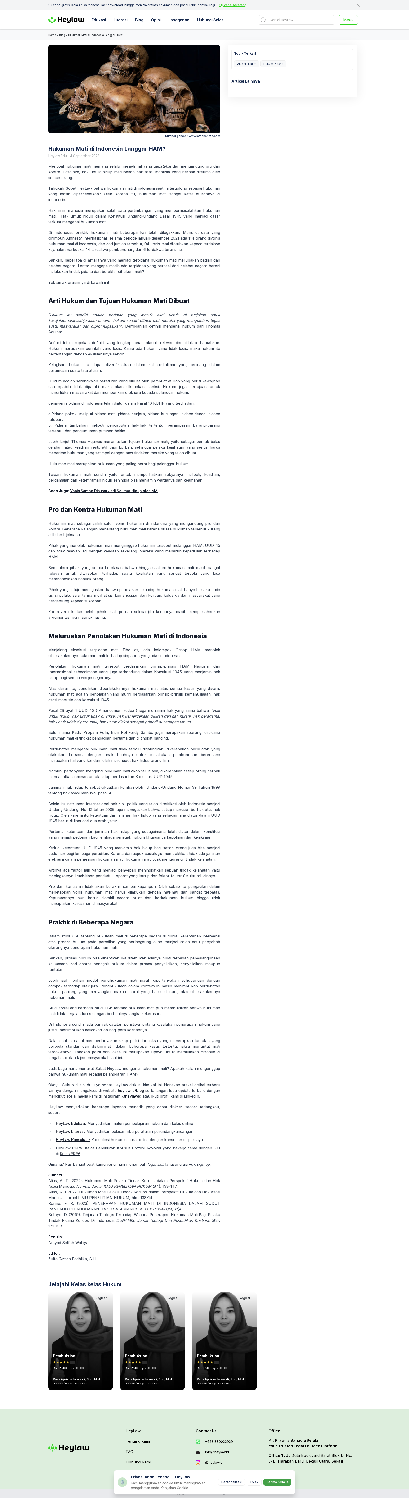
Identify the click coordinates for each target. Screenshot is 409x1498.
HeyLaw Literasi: (70, 1131)
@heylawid (131, 1096)
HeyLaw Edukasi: (71, 1123)
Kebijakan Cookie (174, 1488)
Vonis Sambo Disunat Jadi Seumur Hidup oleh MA (114, 490)
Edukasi (99, 20)
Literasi (121, 20)
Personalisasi (231, 1482)
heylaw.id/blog (131, 1090)
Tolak (254, 1482)
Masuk (348, 20)
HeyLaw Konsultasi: (73, 1139)
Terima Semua (277, 1482)
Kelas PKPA (70, 1153)
